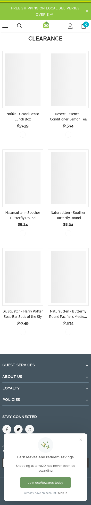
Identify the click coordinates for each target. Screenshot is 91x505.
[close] (86, 11)
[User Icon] (70, 26)
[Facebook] (6, 429)
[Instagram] (29, 429)
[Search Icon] (24, 25)
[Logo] (46, 25)
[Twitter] (18, 429)
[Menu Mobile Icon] (5, 26)
